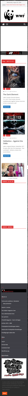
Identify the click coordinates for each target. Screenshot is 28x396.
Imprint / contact (6, 307)
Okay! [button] (4, 393)
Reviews (8, 88)
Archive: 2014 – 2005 (7, 323)
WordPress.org (5, 351)
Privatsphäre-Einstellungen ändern (10, 326)
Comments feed (6, 347)
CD (4, 88)
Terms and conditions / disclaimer (10, 301)
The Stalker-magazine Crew (8, 310)
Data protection (7, 303)
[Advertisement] (14, 38)
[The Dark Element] (14, 77)
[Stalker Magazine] (3, 24)
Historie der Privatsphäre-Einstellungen (12, 329)
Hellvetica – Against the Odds (13, 142)
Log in (3, 341)
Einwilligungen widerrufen (8, 332)
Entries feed (5, 344)
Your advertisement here (8, 313)
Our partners (5, 317)
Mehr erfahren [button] (6, 389)
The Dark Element (10, 94)
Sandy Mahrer (14, 91)
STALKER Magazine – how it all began (11, 320)
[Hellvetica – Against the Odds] (14, 123)
